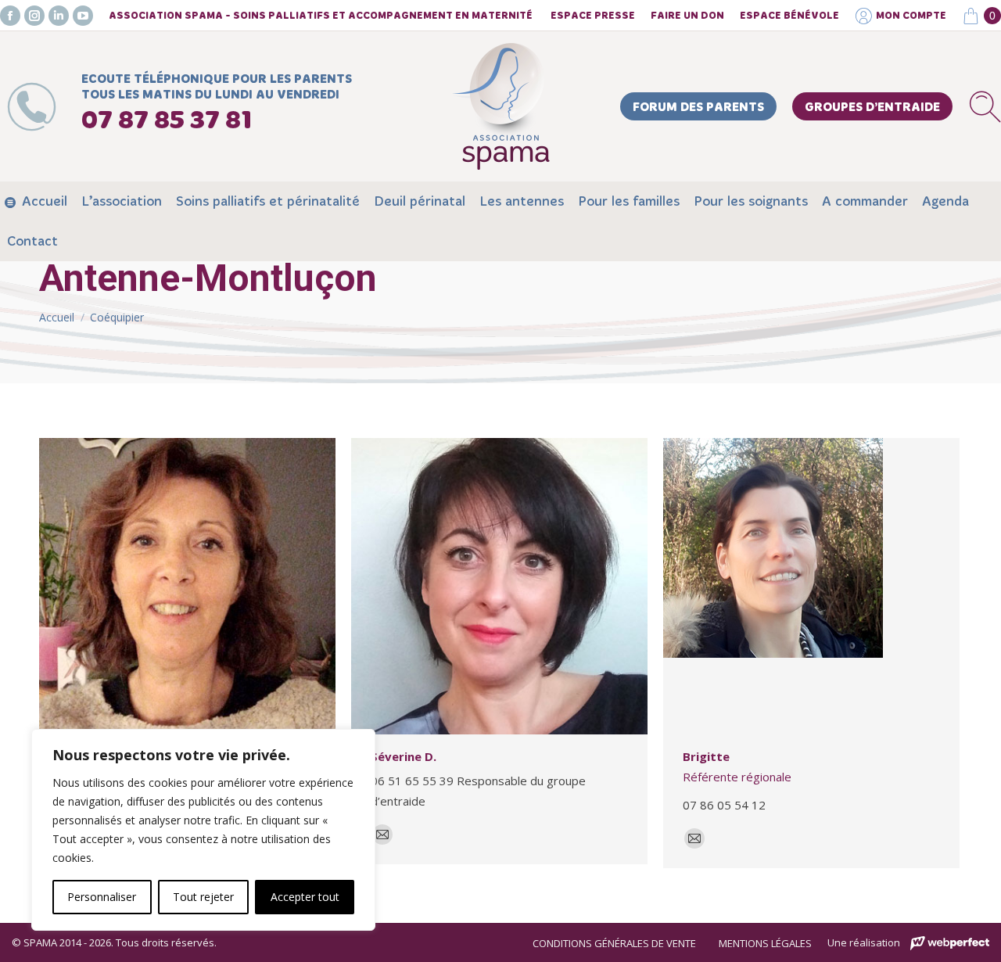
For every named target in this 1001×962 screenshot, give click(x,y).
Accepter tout (305, 896)
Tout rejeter (203, 896)
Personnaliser (101, 896)
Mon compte (911, 16)
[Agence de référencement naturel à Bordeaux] (949, 944)
